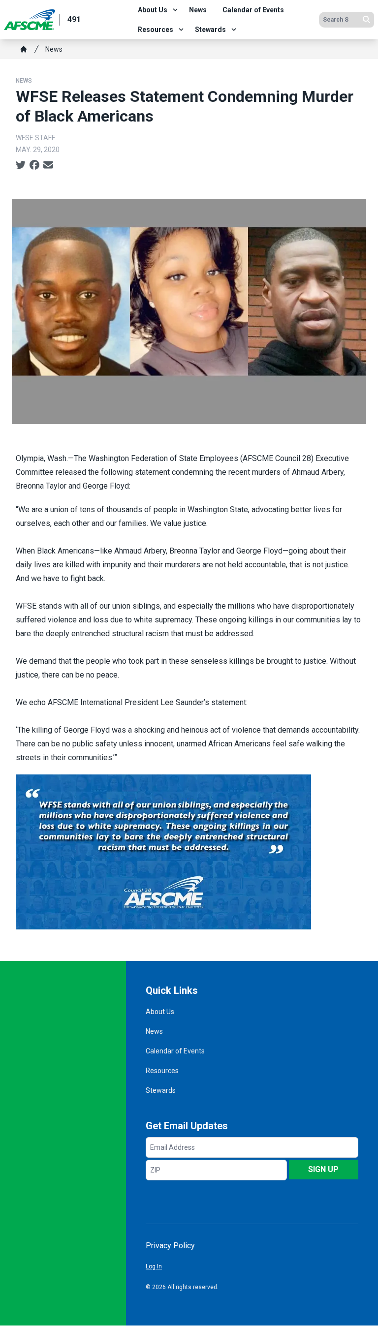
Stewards (210, 29)
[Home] (24, 49)
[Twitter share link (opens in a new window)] (21, 165)
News (198, 10)
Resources (155, 29)
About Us (152, 10)
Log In (154, 1266)
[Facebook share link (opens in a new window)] (34, 165)
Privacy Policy (170, 1245)
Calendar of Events (253, 10)
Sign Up (323, 1169)
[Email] (48, 165)
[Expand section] (175, 10)
